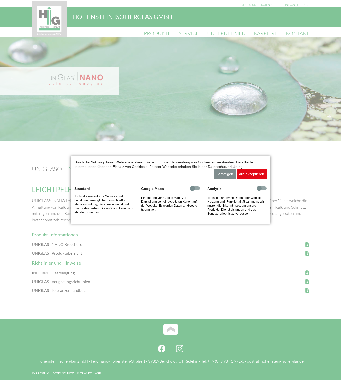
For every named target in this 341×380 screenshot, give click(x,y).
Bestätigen (224, 174)
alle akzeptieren (251, 174)
